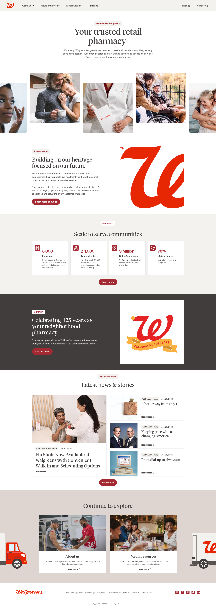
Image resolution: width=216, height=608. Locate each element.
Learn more (72, 569)
